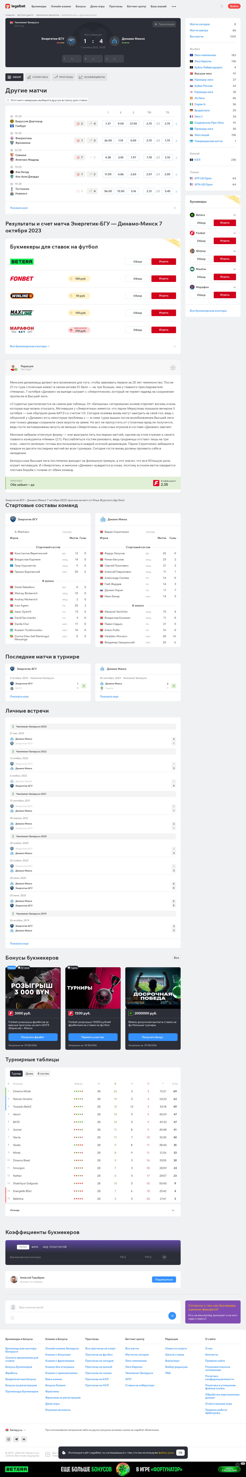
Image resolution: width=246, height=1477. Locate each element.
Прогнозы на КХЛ (97, 1379)
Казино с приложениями (61, 1373)
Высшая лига (215, 73)
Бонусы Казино (55, 1385)
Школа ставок (174, 1354)
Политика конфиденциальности (219, 1377)
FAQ (168, 1373)
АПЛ (128, 1379)
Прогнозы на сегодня (99, 1360)
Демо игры (97, 6)
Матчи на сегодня (137, 1354)
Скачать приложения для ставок (21, 1359)
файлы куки (166, 1452)
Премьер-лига (215, 79)
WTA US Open (215, 184)
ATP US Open (215, 178)
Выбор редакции (176, 1367)
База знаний (158, 6)
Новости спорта (176, 1348)
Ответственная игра (218, 1403)
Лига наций (215, 134)
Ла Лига (215, 98)
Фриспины (52, 1391)
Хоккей (194, 153)
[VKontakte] (24, 1439)
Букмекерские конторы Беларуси (21, 1350)
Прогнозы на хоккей (98, 1367)
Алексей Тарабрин (32, 1277)
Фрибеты (11, 1373)
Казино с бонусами (58, 1354)
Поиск (221, 6)
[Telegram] (16, 1439)
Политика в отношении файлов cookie (220, 1387)
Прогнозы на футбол (99, 1354)
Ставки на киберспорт (140, 1385)
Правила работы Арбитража (216, 1411)
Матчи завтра (213, 30)
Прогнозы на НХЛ (97, 1385)
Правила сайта (215, 1360)
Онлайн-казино (61, 6)
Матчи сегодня (213, 24)
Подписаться (164, 1279)
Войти (234, 6)
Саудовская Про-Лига (215, 122)
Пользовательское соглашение (217, 1368)
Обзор (137, 261)
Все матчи (213, 36)
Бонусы (81, 6)
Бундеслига (215, 110)
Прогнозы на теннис (98, 1373)
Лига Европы (215, 61)
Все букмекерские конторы (30, 346)
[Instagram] (8, 1439)
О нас (209, 1348)
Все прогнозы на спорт (100, 1348)
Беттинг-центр (136, 6)
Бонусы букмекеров (18, 1367)
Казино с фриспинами (59, 1360)
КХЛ (215, 159)
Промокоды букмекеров (21, 1391)
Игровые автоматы (58, 1410)
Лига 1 (215, 116)
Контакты (211, 1354)
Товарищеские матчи (215, 141)
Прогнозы (115, 6)
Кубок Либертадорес (215, 67)
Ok (180, 1452)
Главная (9, 15)
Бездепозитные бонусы (20, 1379)
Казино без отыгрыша (59, 1367)
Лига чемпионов (215, 55)
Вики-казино (53, 1379)
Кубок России (215, 85)
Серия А (215, 104)
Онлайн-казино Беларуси (62, 1348)
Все (176, 957)
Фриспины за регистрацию (63, 1397)
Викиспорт (172, 1360)
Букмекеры (39, 6)
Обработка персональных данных (222, 1396)
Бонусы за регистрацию (21, 1385)
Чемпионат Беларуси (47, 15)
